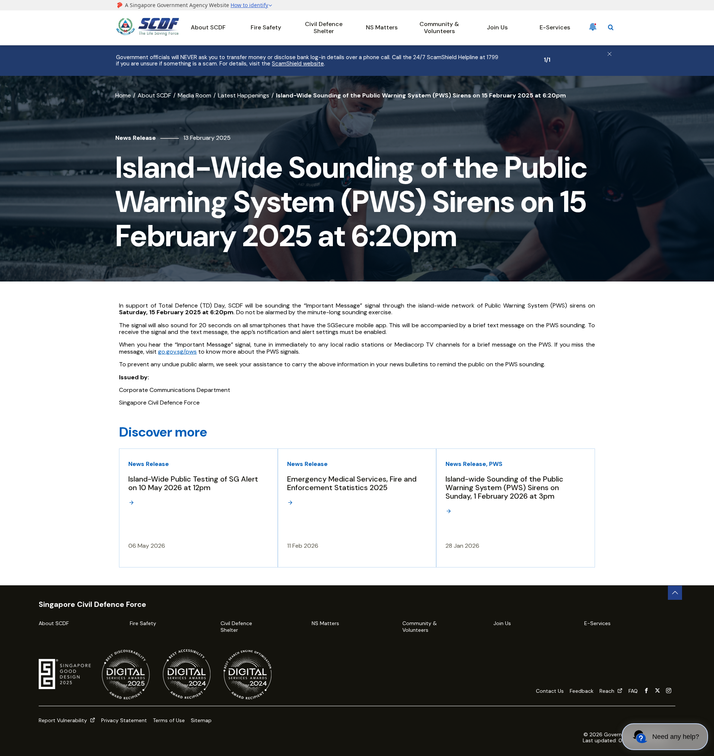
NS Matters (382, 27)
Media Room (194, 95)
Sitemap (201, 720)
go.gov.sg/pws (177, 352)
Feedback (582, 691)
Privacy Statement (124, 720)
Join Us (497, 27)
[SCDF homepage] (147, 34)
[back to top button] (675, 592)
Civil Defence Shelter (323, 27)
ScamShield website (298, 63)
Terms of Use (169, 720)
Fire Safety (266, 27)
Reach (607, 691)
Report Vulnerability (64, 720)
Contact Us (550, 691)
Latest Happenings (243, 95)
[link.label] (646, 691)
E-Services (555, 27)
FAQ (633, 691)
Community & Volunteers (439, 27)
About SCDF (208, 27)
